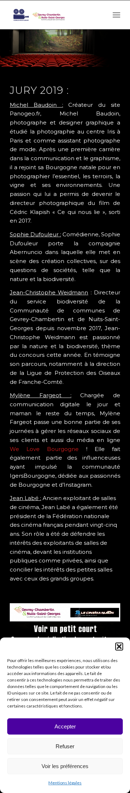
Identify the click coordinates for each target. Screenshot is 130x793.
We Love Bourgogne (44, 449)
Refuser (65, 746)
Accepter (65, 726)
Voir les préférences (65, 766)
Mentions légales (65, 782)
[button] (119, 646)
